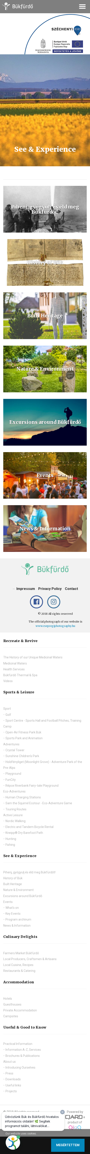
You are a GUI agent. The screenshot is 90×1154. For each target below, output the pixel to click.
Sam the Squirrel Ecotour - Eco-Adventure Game (38, 803)
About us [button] (9, 1061)
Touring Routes (15, 809)
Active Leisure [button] (13, 815)
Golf (8, 714)
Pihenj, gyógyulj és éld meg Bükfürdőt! (29, 872)
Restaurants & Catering (19, 970)
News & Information (17, 925)
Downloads (13, 1079)
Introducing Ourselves (20, 1067)
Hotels (7, 998)
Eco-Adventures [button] (14, 791)
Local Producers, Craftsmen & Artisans (30, 959)
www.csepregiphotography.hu (55, 626)
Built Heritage (12, 884)
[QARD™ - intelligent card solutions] (74, 1117)
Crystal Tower (14, 750)
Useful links (13, 1085)
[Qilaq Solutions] (75, 1127)
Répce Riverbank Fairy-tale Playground (32, 785)
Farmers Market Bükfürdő (21, 953)
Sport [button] (7, 708)
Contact (71, 589)
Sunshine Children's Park (22, 756)
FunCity (10, 779)
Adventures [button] (11, 744)
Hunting (10, 839)
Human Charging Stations (23, 797)
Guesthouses (12, 1004)
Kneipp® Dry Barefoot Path (24, 832)
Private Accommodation (20, 1010)
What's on (12, 907)
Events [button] (8, 902)
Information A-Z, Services (23, 1049)
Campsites (10, 1016)
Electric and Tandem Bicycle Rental (29, 827)
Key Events (13, 913)
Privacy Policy (50, 589)
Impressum (25, 589)
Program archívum (18, 919)
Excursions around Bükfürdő (22, 896)
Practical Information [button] (17, 1044)
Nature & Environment (18, 890)
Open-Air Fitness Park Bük (23, 732)
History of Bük (12, 878)
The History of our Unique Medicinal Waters (32, 657)
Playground (13, 773)
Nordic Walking (15, 821)
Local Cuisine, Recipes (18, 965)
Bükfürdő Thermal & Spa (20, 675)
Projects (11, 1091)
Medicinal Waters (15, 663)
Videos (8, 681)
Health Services (14, 669)
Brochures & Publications (22, 1055)
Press (9, 1073)
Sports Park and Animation (24, 738)
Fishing (10, 844)
